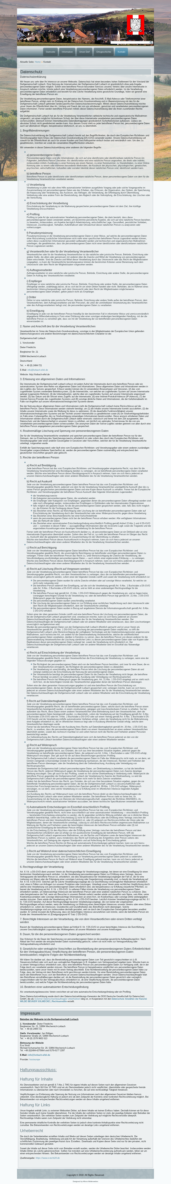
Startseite (50, 52)
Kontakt (121, 52)
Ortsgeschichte (103, 52)
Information (67, 52)
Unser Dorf (84, 52)
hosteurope (34, 1059)
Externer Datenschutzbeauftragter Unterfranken (57, 999)
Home (38, 62)
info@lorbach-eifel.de (38, 370)
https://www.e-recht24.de (48, 1158)
